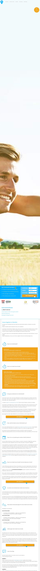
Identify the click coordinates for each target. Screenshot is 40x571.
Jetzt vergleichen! (29, 295)
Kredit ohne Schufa (11, 1)
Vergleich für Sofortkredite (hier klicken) (12, 402)
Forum (33, 380)
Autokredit (16, 1)
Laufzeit (24, 290)
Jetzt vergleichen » (20, 416)
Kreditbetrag (25, 288)
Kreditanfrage (25, 1)
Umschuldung (21, 1)
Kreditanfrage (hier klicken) (18, 560)
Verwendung (24, 292)
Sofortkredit (6, 1)
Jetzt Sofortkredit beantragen (8, 287)
